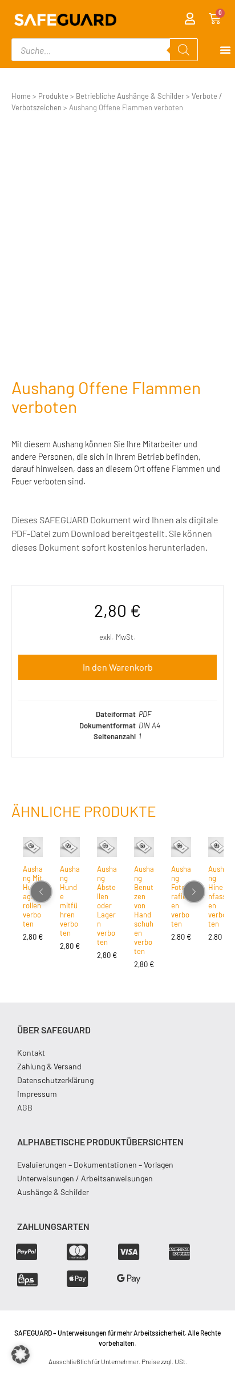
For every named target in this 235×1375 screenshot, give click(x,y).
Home (21, 96)
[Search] (183, 49)
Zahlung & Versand (49, 1066)
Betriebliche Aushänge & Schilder (130, 96)
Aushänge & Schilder (53, 1192)
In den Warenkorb (118, 667)
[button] (20, 1354)
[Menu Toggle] (225, 49)
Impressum (37, 1094)
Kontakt (31, 1052)
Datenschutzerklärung (55, 1080)
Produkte (53, 96)
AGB (25, 1107)
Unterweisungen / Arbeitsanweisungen (85, 1178)
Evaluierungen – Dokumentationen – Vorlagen (95, 1164)
